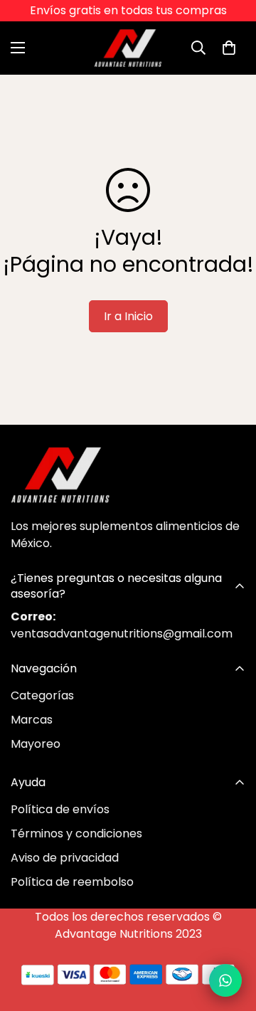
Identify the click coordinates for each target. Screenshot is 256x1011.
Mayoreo (35, 744)
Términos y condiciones (76, 833)
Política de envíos (60, 809)
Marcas (32, 719)
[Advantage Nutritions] (128, 48)
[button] (229, 47)
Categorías (42, 695)
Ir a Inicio (128, 316)
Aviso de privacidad (65, 857)
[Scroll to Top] (230, 935)
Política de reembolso (72, 882)
